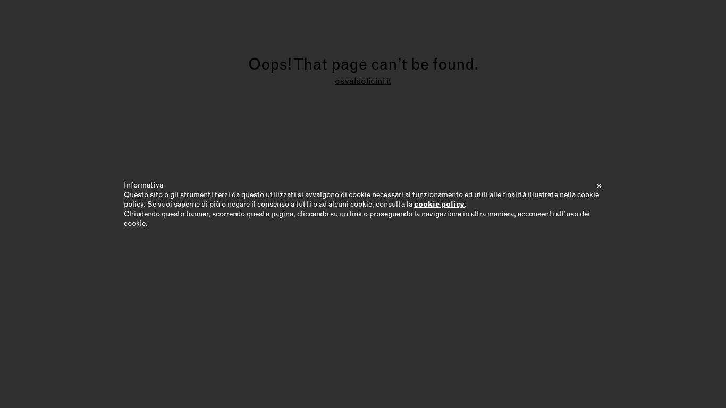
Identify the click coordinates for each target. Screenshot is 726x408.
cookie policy (439, 204)
